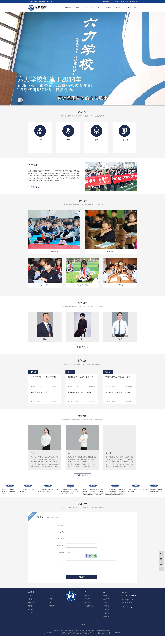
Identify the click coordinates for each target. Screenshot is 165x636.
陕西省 (92, 630)
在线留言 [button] (118, 7)
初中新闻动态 (89, 606)
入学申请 (106, 609)
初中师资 (87, 599)
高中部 (113, 386)
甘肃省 (87, 630)
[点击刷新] (91, 556)
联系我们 (134, 1)
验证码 (61, 552)
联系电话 (61, 538)
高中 (104, 592)
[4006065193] (161, 553)
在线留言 (115, 1)
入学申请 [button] (108, 7)
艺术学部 (106, 602)
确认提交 (82, 577)
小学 (48, 592)
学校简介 (31, 595)
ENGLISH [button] (128, 7)
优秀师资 (106, 606)
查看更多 (34, 187)
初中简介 (87, 595)
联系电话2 (60, 545)
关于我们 (125, 1)
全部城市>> (107, 630)
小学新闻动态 (51, 606)
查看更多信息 (82, 347)
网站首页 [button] (69, 7)
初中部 (76, 386)
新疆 (73, 630)
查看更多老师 (82, 475)
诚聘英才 (31, 606)
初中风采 (87, 602)
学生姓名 (61, 525)
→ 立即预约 (86, 59)
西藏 (96, 630)
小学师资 (50, 599)
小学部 (39, 386)
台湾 (69, 630)
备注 (62, 562)
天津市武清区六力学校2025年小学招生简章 (49, 377)
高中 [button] (99, 7)
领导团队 (31, 599)
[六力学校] (37, 7)
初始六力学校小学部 (39, 392)
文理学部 (106, 599)
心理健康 (31, 602)
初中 (86, 592)
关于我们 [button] (77, 7)
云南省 (101, 630)
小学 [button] (85, 7)
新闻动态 (106, 616)
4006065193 (129, 595)
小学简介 (50, 595)
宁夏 (77, 630)
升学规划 (31, 613)
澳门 (62, 630)
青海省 (82, 630)
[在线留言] (161, 563)
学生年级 (61, 532)
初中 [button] (92, 7)
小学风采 (50, 602)
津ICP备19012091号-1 (116, 633)
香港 (66, 630)
